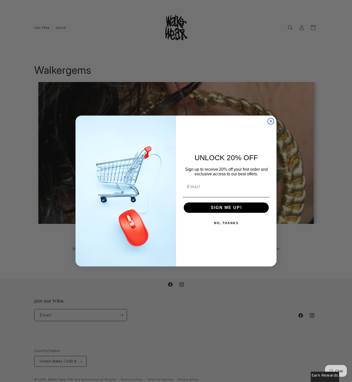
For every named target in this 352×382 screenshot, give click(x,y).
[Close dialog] (271, 121)
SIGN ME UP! (226, 207)
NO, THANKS (226, 223)
